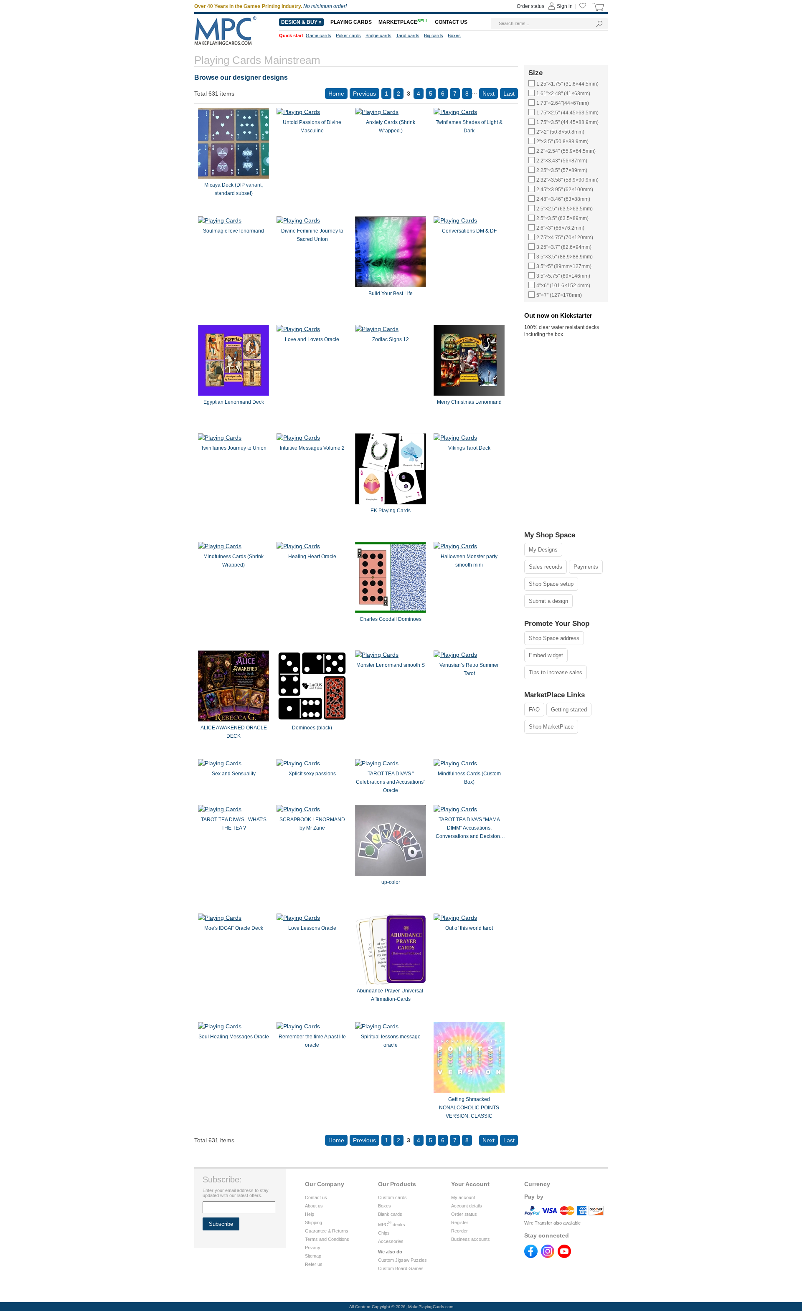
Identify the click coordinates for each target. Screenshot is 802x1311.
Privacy (312, 1247)
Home (336, 93)
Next (488, 93)
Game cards (318, 35)
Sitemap (313, 1255)
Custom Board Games (401, 1268)
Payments (586, 567)
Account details (466, 1205)
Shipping (313, 1222)
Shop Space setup (551, 584)
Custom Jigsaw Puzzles (402, 1260)
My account (463, 1197)
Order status (464, 1214)
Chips (384, 1232)
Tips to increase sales (555, 672)
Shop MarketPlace (551, 727)
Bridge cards (378, 35)
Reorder (459, 1230)
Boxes (384, 1205)
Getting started (569, 709)
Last (509, 93)
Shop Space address (554, 638)
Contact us (316, 1197)
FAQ (534, 709)
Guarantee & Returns (326, 1230)
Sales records (545, 567)
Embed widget (546, 655)
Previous (364, 93)
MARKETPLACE (403, 22)
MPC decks (391, 1224)
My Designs (543, 550)
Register (459, 1222)
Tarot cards (407, 35)
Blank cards (390, 1214)
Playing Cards (351, 22)
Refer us (313, 1264)
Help (309, 1214)
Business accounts (470, 1239)
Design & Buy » (301, 22)
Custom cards (392, 1197)
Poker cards (348, 35)
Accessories (391, 1241)
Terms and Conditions (327, 1239)
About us (314, 1205)
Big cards (433, 35)
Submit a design (548, 601)
